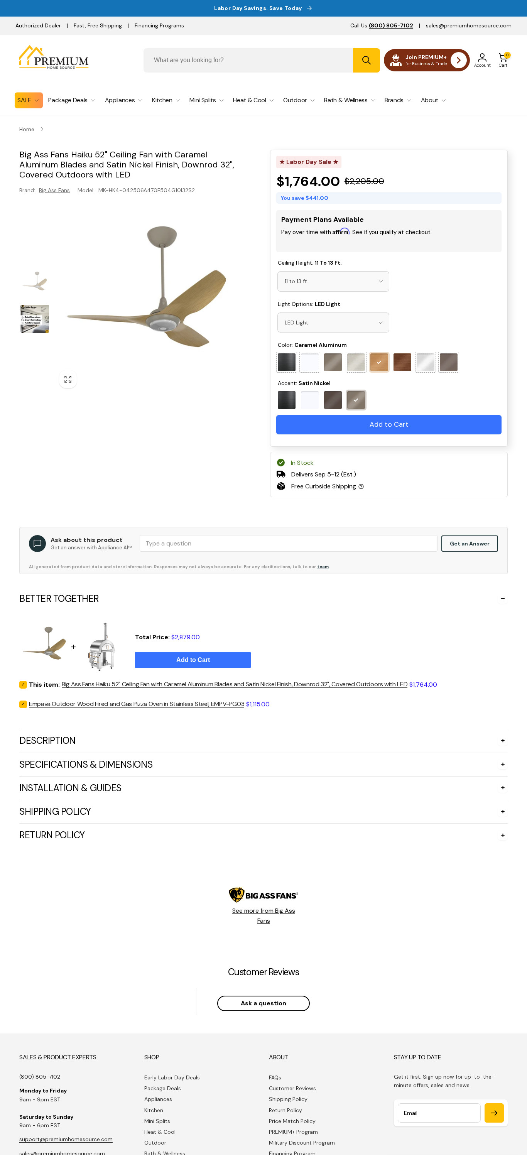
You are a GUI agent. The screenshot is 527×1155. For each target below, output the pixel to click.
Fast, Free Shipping (98, 25)
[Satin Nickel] (333, 362)
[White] (310, 400)
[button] (503, 60)
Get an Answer (470, 543)
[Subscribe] (494, 1113)
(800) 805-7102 (39, 1076)
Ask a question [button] (263, 1003)
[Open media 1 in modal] (146, 300)
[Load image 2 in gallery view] (34, 318)
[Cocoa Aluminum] (402, 362)
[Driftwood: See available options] (356, 362)
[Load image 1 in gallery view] (34, 282)
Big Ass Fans (54, 190)
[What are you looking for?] (366, 60)
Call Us (381, 25)
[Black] (287, 400)
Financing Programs (159, 25)
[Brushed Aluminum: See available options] (425, 362)
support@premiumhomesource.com (66, 1139)
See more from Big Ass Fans (263, 916)
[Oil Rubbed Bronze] (333, 400)
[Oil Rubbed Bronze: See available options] (449, 362)
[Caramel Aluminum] (379, 362)
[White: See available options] (310, 362)
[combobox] (262, 60)
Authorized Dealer (38, 25)
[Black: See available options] (287, 362)
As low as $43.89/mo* (336, 242)
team (323, 566)
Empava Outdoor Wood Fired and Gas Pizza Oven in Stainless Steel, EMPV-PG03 (136, 704)
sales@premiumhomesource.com (469, 25)
